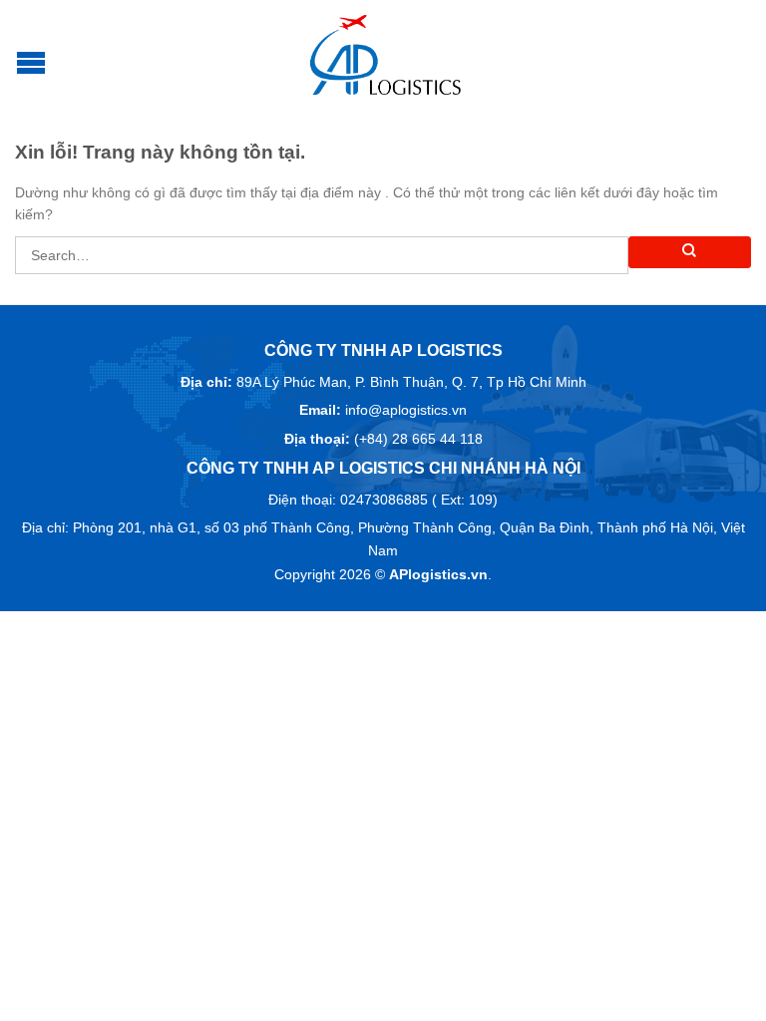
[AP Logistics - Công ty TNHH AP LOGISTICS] (386, 55)
